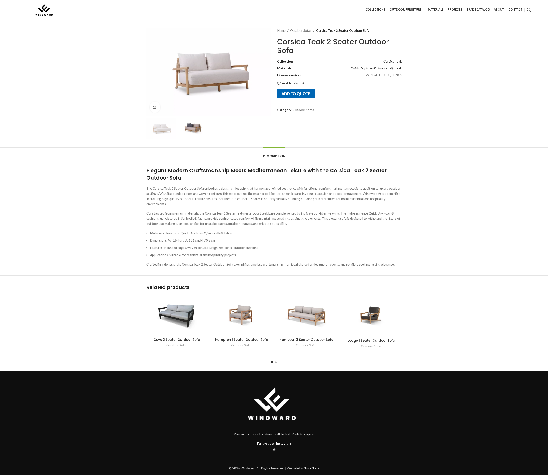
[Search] (529, 9)
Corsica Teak (392, 61)
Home (281, 30)
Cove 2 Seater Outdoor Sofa (176, 339)
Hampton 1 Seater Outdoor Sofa (241, 339)
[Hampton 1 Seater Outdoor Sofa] (241, 315)
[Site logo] (45, 9)
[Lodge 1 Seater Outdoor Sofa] (371, 315)
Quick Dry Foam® (363, 68)
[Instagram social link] (274, 449)
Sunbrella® (386, 68)
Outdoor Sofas (300, 30)
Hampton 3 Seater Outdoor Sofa (307, 339)
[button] (272, 362)
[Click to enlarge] (155, 107)
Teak (398, 68)
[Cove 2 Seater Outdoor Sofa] (176, 315)
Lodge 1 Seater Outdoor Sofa (371, 340)
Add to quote (295, 93)
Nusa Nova (311, 468)
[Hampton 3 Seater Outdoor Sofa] (306, 315)
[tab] (274, 154)
